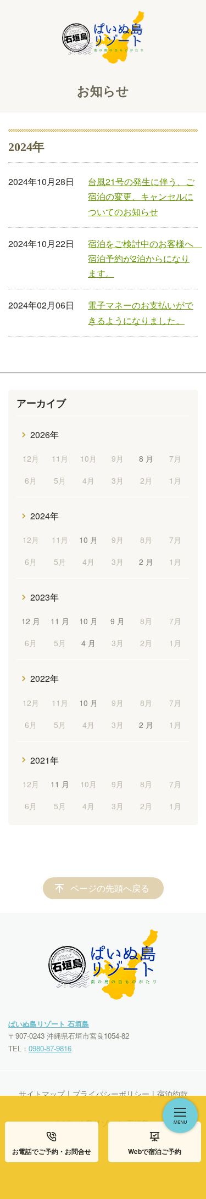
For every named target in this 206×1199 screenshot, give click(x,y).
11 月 (60, 620)
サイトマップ (42, 1093)
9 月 (117, 620)
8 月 (146, 458)
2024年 (44, 515)
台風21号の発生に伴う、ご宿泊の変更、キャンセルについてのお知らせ (141, 196)
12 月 (30, 620)
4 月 (88, 642)
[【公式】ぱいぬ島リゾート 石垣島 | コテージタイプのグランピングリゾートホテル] (103, 32)
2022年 (44, 678)
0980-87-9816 (50, 1048)
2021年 (44, 760)
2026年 (44, 434)
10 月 (88, 539)
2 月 (146, 561)
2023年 (44, 597)
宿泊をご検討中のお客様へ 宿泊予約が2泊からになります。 (145, 258)
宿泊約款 (172, 1093)
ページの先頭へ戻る (109, 888)
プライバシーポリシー (111, 1093)
